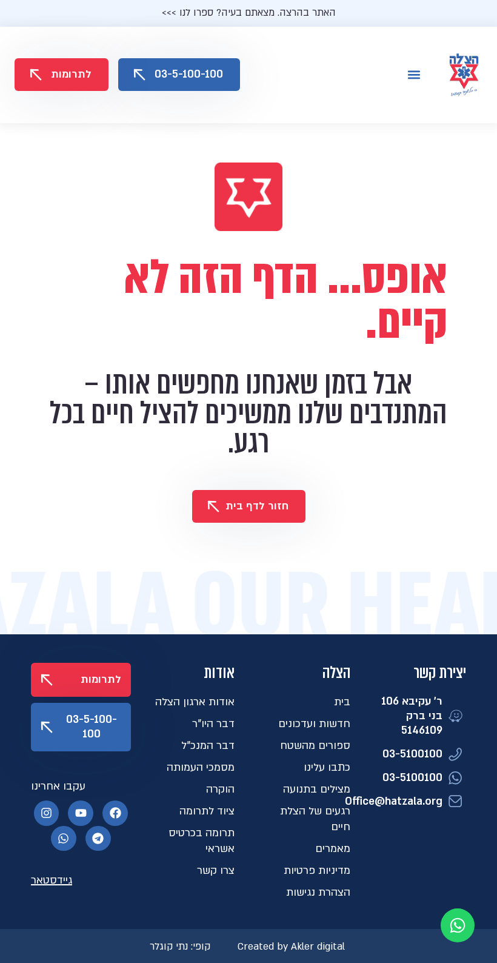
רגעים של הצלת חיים (315, 819)
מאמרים (332, 849)
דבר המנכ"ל (208, 746)
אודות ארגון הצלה (195, 702)
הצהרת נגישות (318, 892)
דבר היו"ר (213, 724)
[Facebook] (115, 813)
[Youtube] (80, 813)
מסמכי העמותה (201, 767)
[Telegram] (98, 838)
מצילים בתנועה (316, 789)
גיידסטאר (51, 880)
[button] (414, 75)
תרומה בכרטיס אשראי (201, 841)
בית (342, 702)
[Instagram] (46, 813)
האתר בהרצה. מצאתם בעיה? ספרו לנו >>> (249, 12)
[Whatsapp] (63, 838)
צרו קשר (216, 870)
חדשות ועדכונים (314, 724)
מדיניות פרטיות (317, 870)
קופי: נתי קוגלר (180, 946)
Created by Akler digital (291, 946)
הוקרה (220, 789)
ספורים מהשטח (315, 746)
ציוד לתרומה (207, 811)
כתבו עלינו (327, 767)
